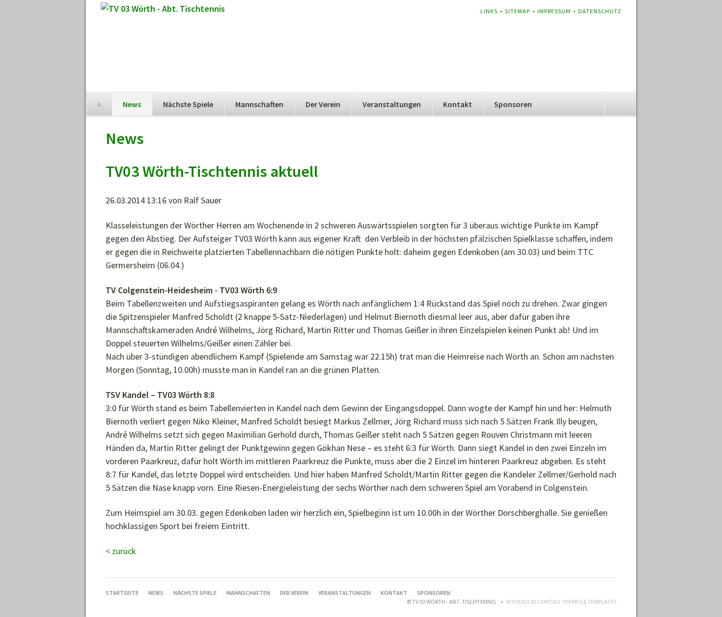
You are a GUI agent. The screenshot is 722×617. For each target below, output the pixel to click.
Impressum (554, 11)
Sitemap (517, 11)
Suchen (620, 104)
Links (489, 11)
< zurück (121, 551)
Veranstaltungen (391, 104)
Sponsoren (513, 104)
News (132, 104)
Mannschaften (259, 104)
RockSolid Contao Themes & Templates (561, 601)
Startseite (98, 104)
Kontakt (457, 104)
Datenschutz (599, 11)
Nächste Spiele (188, 104)
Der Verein (322, 104)
